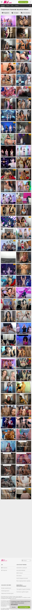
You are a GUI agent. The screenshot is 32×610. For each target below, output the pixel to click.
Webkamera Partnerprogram (7, 593)
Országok (16, 12)
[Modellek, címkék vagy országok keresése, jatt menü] (30, 5)
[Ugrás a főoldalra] (9, 2)
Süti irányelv (19, 575)
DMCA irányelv (19, 573)
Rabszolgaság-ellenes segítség (23, 580)
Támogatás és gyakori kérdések (23, 589)
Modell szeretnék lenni (6, 588)
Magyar (25, 560)
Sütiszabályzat (14, 604)
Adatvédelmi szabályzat (21, 567)
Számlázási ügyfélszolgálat (22, 591)
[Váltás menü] (1, 2)
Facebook (5, 567)
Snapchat (5, 570)
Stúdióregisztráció (5, 590)
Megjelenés (6, 12)
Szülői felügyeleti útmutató (22, 578)
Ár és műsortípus (27, 12)
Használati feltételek (20, 570)
